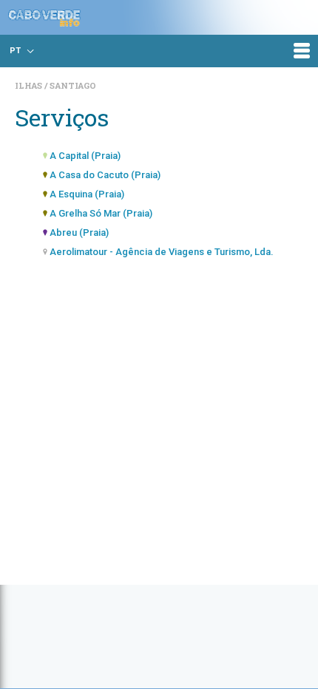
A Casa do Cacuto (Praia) (105, 174)
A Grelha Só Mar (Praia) (101, 213)
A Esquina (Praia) (87, 194)
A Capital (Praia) (85, 155)
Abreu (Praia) (79, 232)
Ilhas (29, 85)
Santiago (73, 85)
